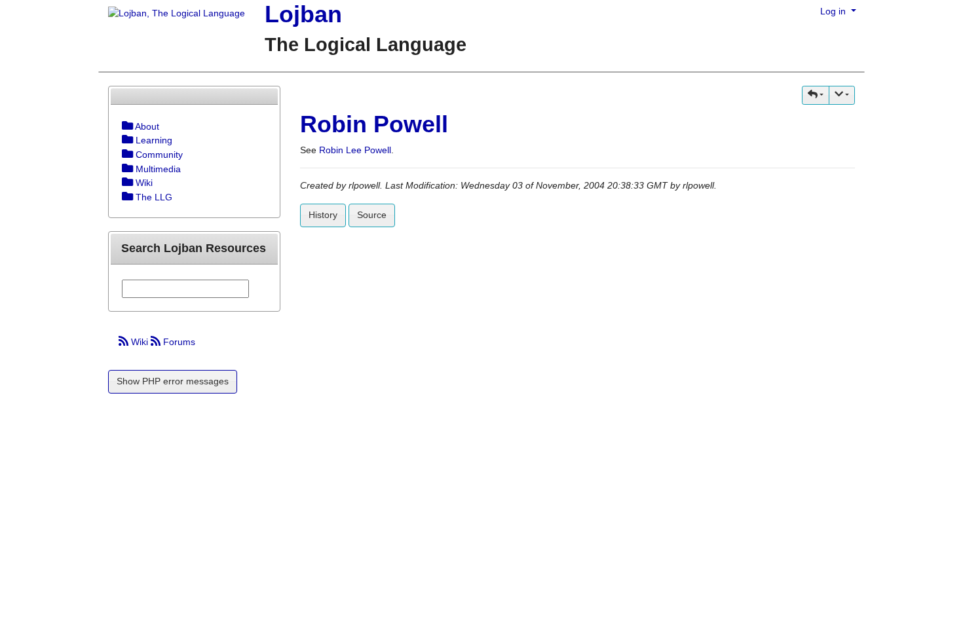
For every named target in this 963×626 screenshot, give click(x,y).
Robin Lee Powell (355, 150)
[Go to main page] (171, 14)
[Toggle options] (127, 126)
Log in (834, 11)
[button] (815, 95)
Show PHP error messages (173, 381)
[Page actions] (842, 95)
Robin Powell (374, 124)
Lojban (303, 14)
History (323, 215)
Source (372, 215)
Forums (177, 342)
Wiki (139, 342)
